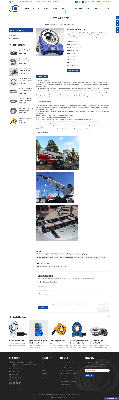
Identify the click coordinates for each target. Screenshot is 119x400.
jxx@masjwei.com (53, 1)
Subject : (47, 282)
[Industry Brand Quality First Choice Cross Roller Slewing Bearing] (13, 82)
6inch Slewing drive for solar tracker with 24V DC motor (55, 266)
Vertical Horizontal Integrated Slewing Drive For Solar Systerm (18, 342)
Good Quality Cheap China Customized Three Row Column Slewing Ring (26, 60)
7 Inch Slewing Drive (65, 384)
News (46, 9)
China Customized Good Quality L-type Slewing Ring (25, 99)
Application (77, 9)
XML (43, 376)
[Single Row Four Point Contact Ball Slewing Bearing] (13, 72)
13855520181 (14, 1)
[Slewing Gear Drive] (99, 329)
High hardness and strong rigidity (78, 254)
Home (27, 9)
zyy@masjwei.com (27, 1)
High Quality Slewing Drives (67, 367)
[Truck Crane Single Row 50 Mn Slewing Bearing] (13, 91)
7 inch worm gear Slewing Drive (25, 119)
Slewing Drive (54, 24)
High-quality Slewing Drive (66, 365)
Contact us (72, 70)
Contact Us (98, 9)
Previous (105, 317)
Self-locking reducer (59, 254)
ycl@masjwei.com (40, 1)
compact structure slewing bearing (69, 378)
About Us (36, 9)
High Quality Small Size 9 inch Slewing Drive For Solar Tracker (58, 342)
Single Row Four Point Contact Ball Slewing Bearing (25, 70)
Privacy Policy (45, 378)
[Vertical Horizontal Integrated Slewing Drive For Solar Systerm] (18, 329)
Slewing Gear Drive (95, 341)
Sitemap (44, 373)
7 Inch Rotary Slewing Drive (50, 282)
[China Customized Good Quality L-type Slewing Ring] (13, 101)
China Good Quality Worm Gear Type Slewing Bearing (26, 109)
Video (88, 9)
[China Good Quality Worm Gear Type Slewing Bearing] (13, 111)
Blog (43, 370)
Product (65, 9)
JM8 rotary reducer (45, 263)
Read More (22, 53)
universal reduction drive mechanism (69, 387)
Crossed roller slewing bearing (68, 373)
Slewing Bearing (14, 38)
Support (55, 9)
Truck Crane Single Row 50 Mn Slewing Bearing (25, 89)
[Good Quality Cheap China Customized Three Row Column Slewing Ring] (13, 62)
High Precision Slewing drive (67, 362)
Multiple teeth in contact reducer (96, 257)
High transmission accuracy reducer (48, 257)
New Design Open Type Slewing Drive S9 (25, 49)
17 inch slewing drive (65, 376)
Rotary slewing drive (44, 254)
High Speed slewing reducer (67, 370)
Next (108, 317)
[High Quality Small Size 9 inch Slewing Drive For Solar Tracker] (58, 329)
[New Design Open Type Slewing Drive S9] (13, 52)
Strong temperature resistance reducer (72, 257)
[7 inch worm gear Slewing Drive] (13, 121)
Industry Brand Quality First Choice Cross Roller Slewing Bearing (25, 80)
